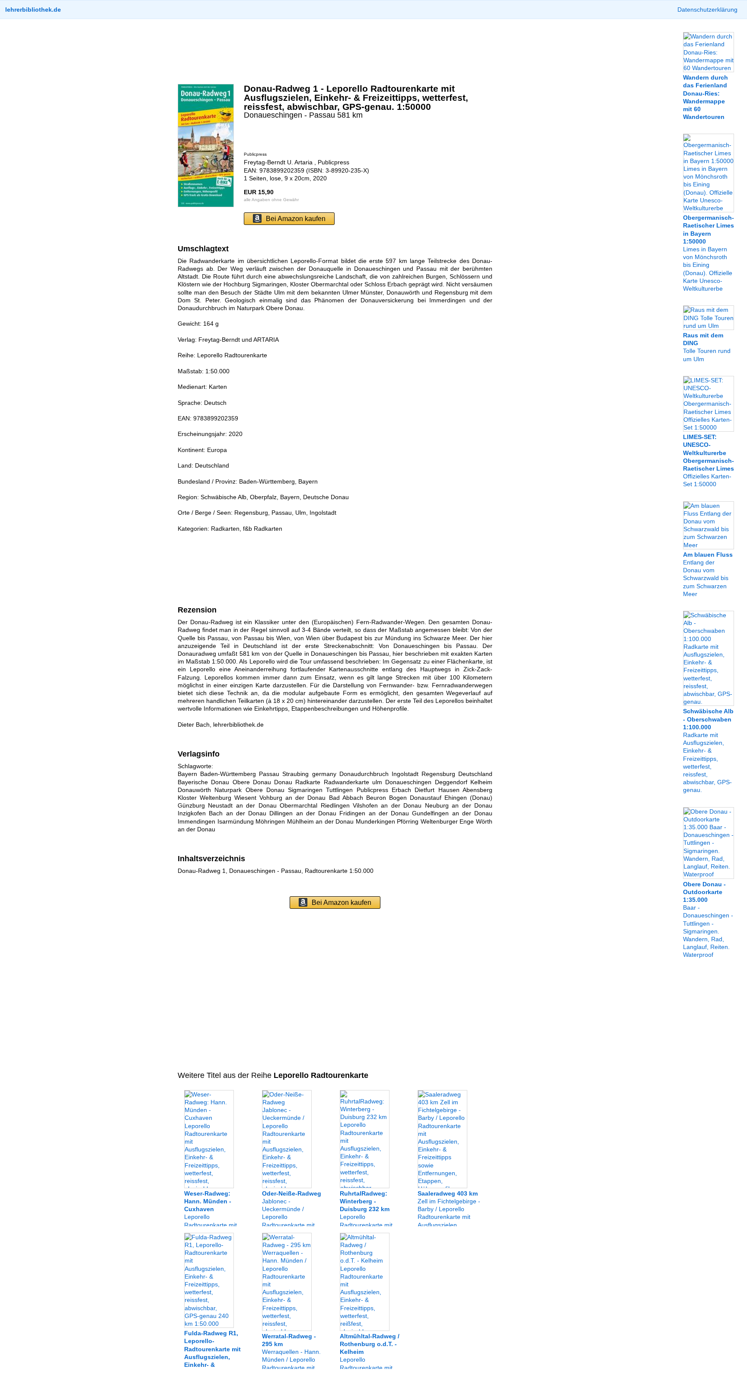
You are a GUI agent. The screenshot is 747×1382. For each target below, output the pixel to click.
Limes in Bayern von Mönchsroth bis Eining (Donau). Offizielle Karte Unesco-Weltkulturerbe (708, 253)
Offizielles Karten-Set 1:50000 (708, 460)
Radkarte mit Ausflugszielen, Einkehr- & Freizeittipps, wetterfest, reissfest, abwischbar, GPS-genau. (708, 750)
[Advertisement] (335, 51)
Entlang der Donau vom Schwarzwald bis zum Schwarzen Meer (708, 574)
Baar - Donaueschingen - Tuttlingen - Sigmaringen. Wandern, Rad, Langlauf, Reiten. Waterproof (708, 919)
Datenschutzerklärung (707, 9)
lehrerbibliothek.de (33, 9)
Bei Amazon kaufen (296, 218)
